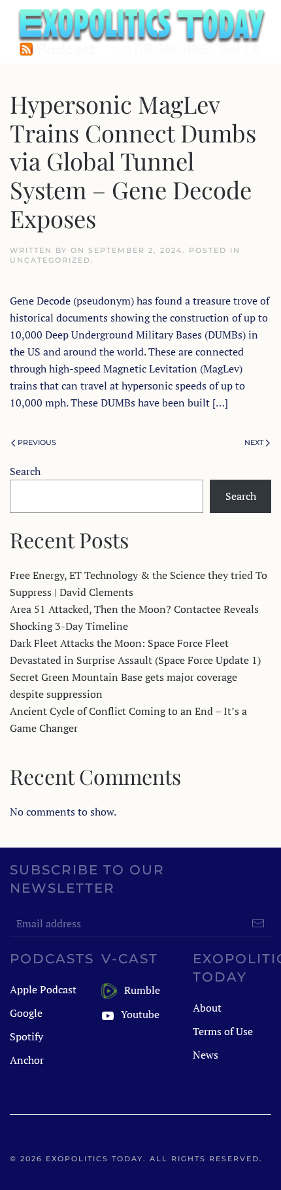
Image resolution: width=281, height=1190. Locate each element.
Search (25, 471)
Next (253, 442)
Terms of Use (223, 1031)
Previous (37, 442)
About (207, 1007)
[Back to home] (140, 31)
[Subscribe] (258, 923)
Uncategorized (50, 260)
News (205, 1055)
